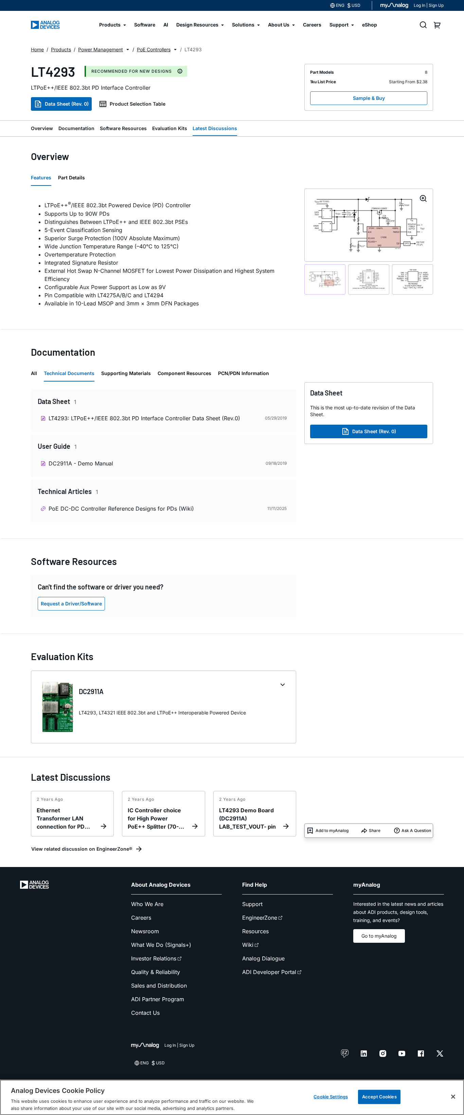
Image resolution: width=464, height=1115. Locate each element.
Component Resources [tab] (184, 373)
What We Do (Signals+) (161, 944)
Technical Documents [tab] (69, 373)
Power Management (100, 49)
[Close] (453, 1096)
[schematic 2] (368, 279)
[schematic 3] (412, 279)
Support (252, 904)
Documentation (76, 128)
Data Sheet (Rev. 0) (67, 104)
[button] (128, 50)
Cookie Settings (331, 1096)
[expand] (282, 684)
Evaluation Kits (169, 128)
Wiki (247, 944)
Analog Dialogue (263, 958)
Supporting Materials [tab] (126, 373)
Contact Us (145, 1012)
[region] (232, 1097)
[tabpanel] (163, 253)
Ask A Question (416, 830)
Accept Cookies (379, 1096)
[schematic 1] (324, 279)
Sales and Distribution (159, 985)
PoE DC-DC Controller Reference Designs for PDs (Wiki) (121, 508)
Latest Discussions (215, 128)
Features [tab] (41, 177)
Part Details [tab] (71, 177)
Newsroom (145, 931)
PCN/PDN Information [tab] (243, 373)
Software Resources (123, 128)
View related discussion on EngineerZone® (81, 849)
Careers (141, 917)
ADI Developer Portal (269, 972)
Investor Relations (153, 958)
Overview (42, 128)
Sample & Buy (369, 98)
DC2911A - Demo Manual (81, 463)
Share (374, 830)
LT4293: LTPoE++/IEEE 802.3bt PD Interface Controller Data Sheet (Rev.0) (144, 418)
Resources (255, 931)
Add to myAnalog (332, 830)
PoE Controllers (154, 49)
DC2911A (91, 691)
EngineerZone (259, 917)
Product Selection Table (137, 104)
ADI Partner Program (157, 999)
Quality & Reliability (155, 972)
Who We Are (147, 904)
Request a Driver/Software (71, 603)
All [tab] (34, 373)
